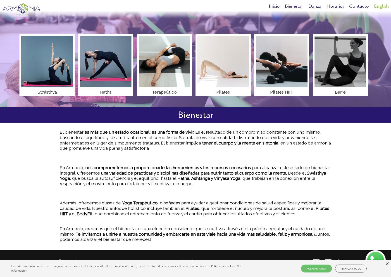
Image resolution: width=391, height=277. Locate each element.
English (381, 6)
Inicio (274, 6)
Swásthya (47, 92)
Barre (340, 92)
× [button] (387, 264)
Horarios (335, 6)
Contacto (359, 6)
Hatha (106, 92)
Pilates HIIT (281, 92)
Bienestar (294, 6)
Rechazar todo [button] (350, 268)
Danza (314, 6)
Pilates (223, 92)
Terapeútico (164, 92)
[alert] (195, 268)
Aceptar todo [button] (316, 268)
